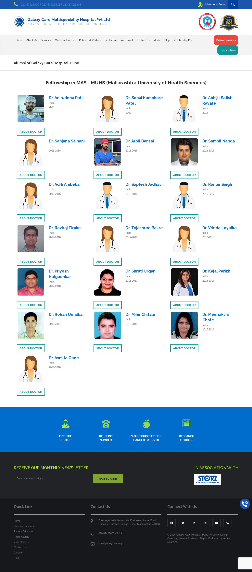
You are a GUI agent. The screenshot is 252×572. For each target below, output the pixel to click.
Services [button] (46, 40)
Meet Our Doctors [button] (65, 40)
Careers (18, 552)
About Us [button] (31, 40)
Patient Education (24, 531)
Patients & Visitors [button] (90, 40)
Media (157, 40)
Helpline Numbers (24, 526)
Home (19, 40)
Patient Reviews (226, 40)
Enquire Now (228, 50)
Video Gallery (21, 542)
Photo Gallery (21, 536)
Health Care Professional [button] (119, 40)
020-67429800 (30, 4)
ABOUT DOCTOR (30, 131)
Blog (167, 40)
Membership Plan (183, 40)
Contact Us (20, 547)
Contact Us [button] (143, 40)
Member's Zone (215, 4)
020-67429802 (51, 4)
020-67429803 (72, 4)
